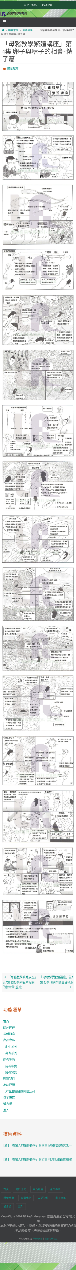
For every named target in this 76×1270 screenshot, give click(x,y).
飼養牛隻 (11, 1065)
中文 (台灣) (30, 5)
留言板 (7, 1103)
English (47, 5)
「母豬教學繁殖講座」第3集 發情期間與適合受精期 (56, 978)
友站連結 (9, 1084)
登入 (6, 1109)
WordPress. (51, 1237)
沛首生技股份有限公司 (20, 1090)
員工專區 (9, 1097)
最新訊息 (9, 1033)
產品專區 (9, 1039)
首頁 (6, 1020)
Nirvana (37, 1237)
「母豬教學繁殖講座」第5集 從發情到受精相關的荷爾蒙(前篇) (20, 981)
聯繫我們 (9, 1077)
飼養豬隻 (28, 30)
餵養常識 (13, 30)
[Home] (2, 30)
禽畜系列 (11, 1052)
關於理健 (9, 1027)
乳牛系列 (11, 1046)
